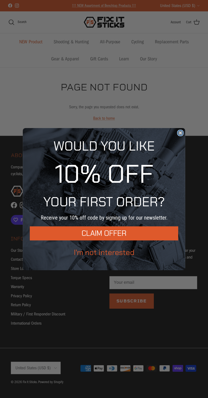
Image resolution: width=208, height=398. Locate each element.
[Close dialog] (180, 133)
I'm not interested (104, 252)
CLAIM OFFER (104, 233)
